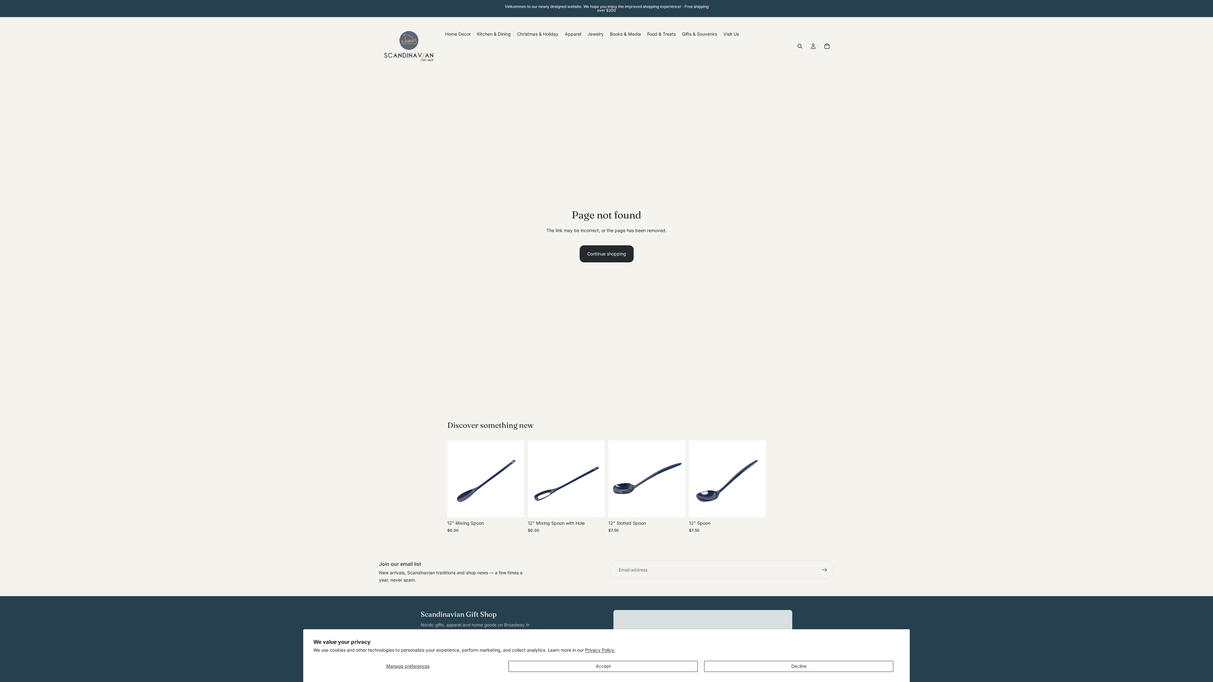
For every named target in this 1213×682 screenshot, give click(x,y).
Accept (603, 666)
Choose (519, 507)
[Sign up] (824, 570)
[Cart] (827, 46)
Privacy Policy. (600, 650)
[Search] (800, 46)
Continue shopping (606, 253)
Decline (798, 666)
